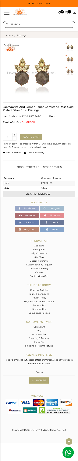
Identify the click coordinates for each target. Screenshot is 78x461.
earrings (21, 35)
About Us (39, 245)
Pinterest (54, 215)
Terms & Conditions (39, 294)
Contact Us (39, 326)
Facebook (29, 208)
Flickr (54, 229)
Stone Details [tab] (52, 167)
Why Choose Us (39, 253)
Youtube (29, 215)
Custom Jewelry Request (39, 264)
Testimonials (39, 305)
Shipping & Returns (39, 338)
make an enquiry (35, 152)
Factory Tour (39, 249)
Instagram (54, 208)
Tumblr (54, 222)
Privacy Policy (39, 297)
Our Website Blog (39, 268)
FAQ (39, 330)
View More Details (38, 193)
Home (9, 35)
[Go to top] (69, 441)
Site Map (39, 257)
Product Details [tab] (27, 167)
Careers (39, 272)
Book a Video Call (39, 276)
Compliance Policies (39, 313)
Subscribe (39, 380)
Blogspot (29, 229)
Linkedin (29, 222)
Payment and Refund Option (39, 301)
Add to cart (31, 136)
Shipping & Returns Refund (39, 345)
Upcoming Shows (39, 261)
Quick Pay (39, 342)
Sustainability (39, 309)
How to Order (39, 334)
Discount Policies (39, 290)
